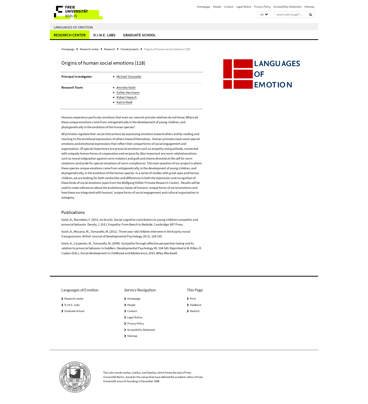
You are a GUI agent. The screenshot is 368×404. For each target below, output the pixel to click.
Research (109, 49)
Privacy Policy (262, 6)
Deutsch (195, 311)
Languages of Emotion (73, 27)
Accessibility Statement (287, 6)
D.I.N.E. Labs (104, 35)
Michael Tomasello (129, 76)
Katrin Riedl (124, 102)
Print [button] (193, 298)
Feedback (195, 305)
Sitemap (309, 6)
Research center (70, 35)
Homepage (203, 6)
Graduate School (139, 35)
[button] (264, 14)
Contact (228, 6)
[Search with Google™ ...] (310, 14)
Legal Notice (243, 6)
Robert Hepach (127, 97)
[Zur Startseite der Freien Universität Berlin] (82, 11)
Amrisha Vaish (126, 87)
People (217, 6)
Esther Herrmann (128, 92)
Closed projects (129, 49)
